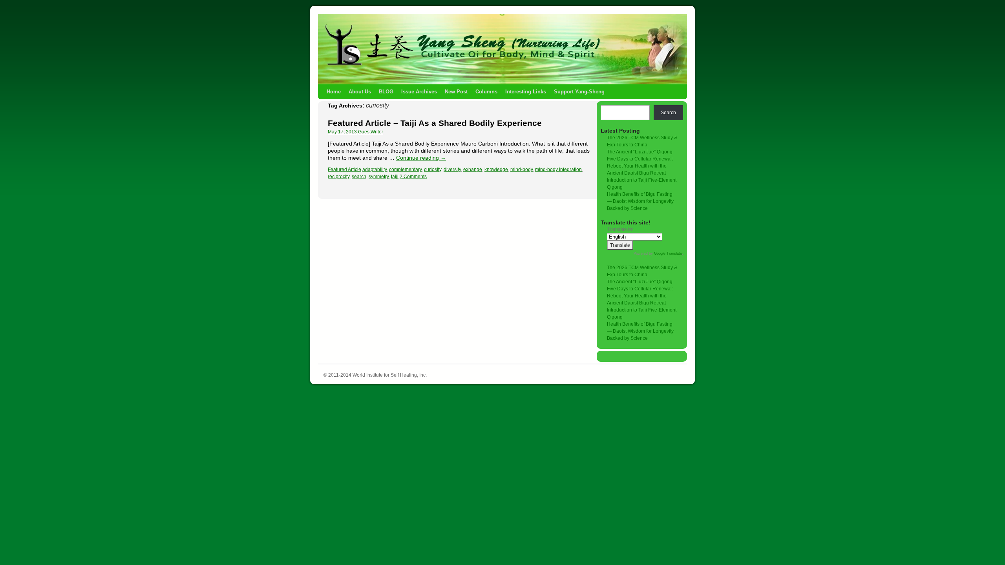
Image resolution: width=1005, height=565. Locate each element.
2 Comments (413, 176)
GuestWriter (370, 132)
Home (334, 92)
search (359, 176)
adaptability (374, 169)
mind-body (521, 169)
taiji (394, 176)
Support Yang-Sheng (579, 92)
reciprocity (338, 176)
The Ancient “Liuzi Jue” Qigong (639, 152)
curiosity (432, 169)
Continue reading (421, 158)
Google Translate (668, 253)
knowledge (496, 169)
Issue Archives (419, 92)
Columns (486, 92)
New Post (456, 92)
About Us (360, 92)
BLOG (386, 92)
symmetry (379, 176)
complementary (405, 169)
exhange (472, 169)
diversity (452, 169)
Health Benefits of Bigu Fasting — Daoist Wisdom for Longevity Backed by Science (640, 201)
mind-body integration (558, 169)
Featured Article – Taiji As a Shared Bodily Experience (435, 123)
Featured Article (344, 169)
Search (668, 112)
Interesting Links (525, 92)
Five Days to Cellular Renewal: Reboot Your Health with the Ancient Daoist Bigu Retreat (640, 166)
